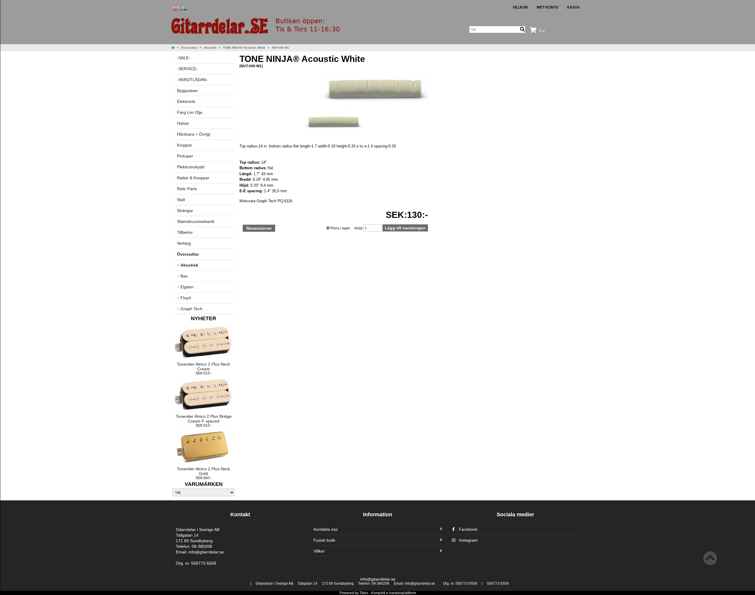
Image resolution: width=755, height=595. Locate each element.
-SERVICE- (187, 68)
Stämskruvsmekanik (195, 221)
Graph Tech (189, 308)
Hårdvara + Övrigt (193, 134)
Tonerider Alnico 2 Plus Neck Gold (203, 471)
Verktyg (184, 243)
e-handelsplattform (401, 593)
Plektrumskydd (190, 167)
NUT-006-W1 (280, 47)
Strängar (185, 210)
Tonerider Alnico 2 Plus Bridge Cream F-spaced (204, 418)
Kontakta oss (326, 529)
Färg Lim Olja (189, 112)
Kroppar (184, 145)
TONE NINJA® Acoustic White (244, 47)
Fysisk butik (324, 540)
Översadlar (189, 47)
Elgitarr (185, 287)
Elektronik (186, 101)
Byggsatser (187, 90)
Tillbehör (185, 232)
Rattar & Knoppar (193, 177)
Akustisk (210, 47)
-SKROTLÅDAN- (192, 79)
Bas (182, 276)
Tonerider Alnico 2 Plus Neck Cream (203, 366)
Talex (364, 593)
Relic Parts (187, 188)
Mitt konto (547, 7)
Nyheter (203, 318)
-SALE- (183, 57)
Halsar (183, 123)
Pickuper (185, 156)
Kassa (573, 7)
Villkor (520, 7)
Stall (181, 199)
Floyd (184, 297)
